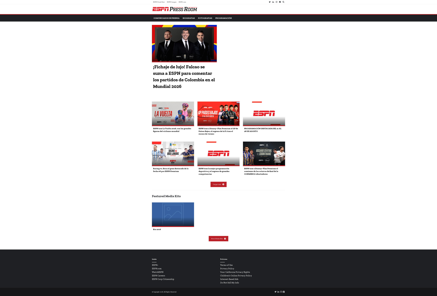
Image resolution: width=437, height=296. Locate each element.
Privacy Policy (227, 268)
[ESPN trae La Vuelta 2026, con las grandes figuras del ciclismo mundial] (173, 113)
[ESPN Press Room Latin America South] (174, 9)
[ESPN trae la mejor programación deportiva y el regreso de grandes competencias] (218, 153)
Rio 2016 (157, 229)
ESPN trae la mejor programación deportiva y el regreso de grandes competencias (214, 171)
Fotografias (205, 18)
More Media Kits (217, 239)
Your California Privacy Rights (235, 272)
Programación (223, 18)
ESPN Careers (158, 275)
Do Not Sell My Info (229, 282)
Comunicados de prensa (166, 18)
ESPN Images (171, 2)
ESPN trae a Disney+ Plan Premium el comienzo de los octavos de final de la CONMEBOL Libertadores (261, 171)
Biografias (189, 18)
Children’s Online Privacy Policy (236, 275)
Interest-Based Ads (229, 279)
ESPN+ (155, 265)
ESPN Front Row (159, 2)
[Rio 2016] (173, 214)
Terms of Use (226, 265)
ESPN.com (182, 2)
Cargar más (217, 184)
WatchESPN (157, 272)
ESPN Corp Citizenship (163, 279)
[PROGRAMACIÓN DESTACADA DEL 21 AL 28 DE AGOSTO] (264, 113)
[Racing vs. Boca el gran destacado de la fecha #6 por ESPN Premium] (173, 153)
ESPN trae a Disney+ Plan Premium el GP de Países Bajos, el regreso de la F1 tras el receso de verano (218, 131)
